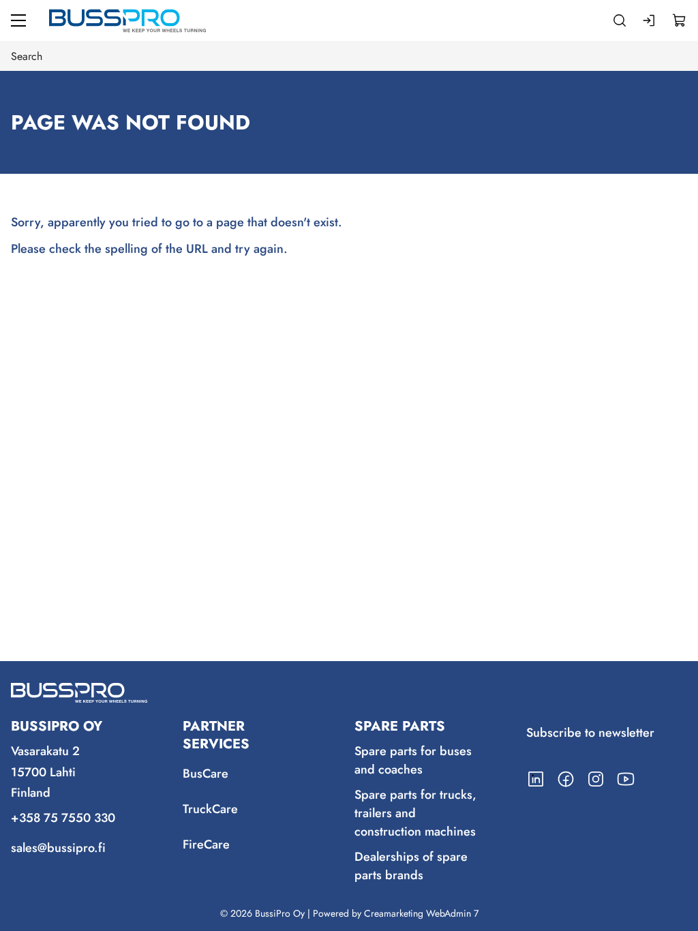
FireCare (206, 844)
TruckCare (210, 809)
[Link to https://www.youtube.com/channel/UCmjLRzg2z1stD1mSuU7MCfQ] (626, 779)
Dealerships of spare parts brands (411, 866)
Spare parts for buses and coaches (413, 760)
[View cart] (680, 20)
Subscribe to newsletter (590, 733)
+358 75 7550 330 (63, 818)
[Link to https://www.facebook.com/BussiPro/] (566, 779)
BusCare (205, 773)
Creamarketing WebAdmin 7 (421, 913)
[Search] (620, 20)
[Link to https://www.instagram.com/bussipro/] (596, 779)
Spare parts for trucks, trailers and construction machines (415, 813)
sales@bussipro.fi (58, 848)
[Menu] (18, 20)
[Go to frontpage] (127, 20)
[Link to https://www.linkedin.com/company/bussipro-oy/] (536, 779)
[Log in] (650, 20)
